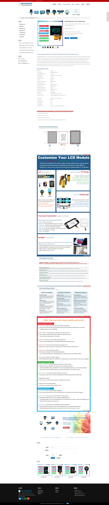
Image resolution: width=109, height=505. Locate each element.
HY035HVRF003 (70, 477)
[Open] (108, 17)
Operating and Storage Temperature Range (26, 50)
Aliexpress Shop (74, 38)
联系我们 (88, 4)
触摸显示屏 (21, 26)
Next (61, 33)
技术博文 (56, 492)
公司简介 (83, 4)
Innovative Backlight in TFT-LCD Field (25, 47)
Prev (39, 33)
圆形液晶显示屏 (22, 30)
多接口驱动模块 (22, 34)
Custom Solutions (66, 4)
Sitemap (65, 503)
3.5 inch (37, 17)
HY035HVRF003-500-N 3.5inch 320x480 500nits (52, 437)
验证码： (47, 455)
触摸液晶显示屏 (40, 492)
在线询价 (67, 38)
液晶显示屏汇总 (40, 490)
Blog (73, 4)
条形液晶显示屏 (22, 32)
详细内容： (47, 450)
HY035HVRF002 (57, 477)
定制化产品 (39, 493)
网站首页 (54, 4)
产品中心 (59, 4)
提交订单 (53, 457)
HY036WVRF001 (84, 477)
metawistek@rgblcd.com (81, 495)
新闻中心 (57, 488)
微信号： (47, 447)
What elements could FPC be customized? (26, 45)
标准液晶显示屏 (32, 17)
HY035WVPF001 (43, 477)
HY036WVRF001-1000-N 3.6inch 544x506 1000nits (78, 437)
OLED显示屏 (21, 36)
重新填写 (58, 458)
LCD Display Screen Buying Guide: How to (26, 52)
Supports (77, 4)
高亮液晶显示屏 (22, 28)
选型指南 (56, 490)
